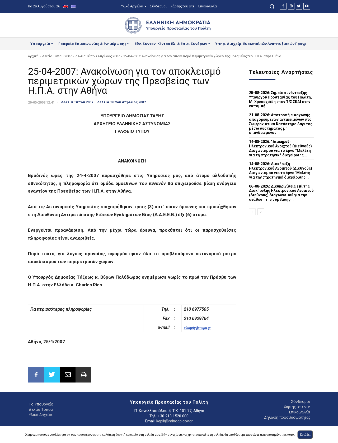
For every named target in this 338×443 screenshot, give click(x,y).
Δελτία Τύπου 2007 (57, 56)
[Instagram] (291, 6)
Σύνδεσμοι (300, 401)
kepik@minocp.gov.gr (174, 421)
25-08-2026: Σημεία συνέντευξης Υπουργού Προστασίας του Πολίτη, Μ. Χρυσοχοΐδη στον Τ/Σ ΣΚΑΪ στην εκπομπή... (280, 99)
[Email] (68, 375)
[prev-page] (252, 211)
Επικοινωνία (299, 411)
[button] (272, 6)
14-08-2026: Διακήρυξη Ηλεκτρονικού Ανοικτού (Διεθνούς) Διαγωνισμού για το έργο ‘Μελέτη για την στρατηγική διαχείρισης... (280, 170)
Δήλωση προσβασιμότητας (287, 417)
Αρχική (33, 56)
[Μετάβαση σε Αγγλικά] (66, 6)
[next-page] (260, 211)
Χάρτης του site (297, 406)
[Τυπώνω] (83, 375)
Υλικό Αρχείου (41, 414)
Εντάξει (305, 434)
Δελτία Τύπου (41, 409)
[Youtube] (306, 6)
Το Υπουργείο (41, 404)
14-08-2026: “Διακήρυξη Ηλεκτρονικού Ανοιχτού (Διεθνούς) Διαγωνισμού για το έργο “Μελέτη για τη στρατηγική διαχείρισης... (280, 148)
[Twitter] (299, 6)
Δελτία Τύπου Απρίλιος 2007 (97, 56)
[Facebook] (283, 6)
